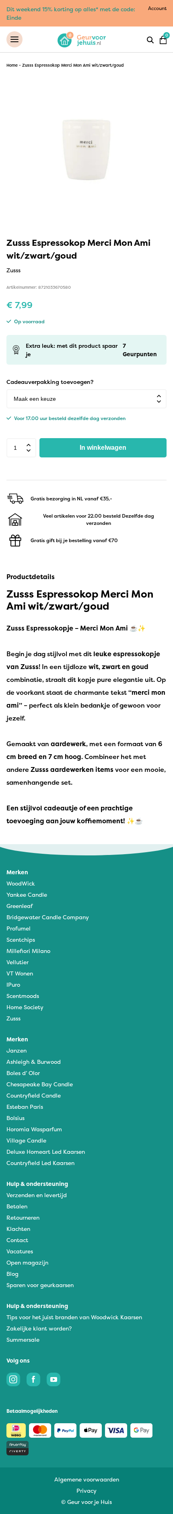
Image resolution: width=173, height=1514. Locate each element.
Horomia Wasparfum (34, 1129)
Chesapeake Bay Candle (39, 1084)
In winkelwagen (103, 447)
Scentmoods (22, 996)
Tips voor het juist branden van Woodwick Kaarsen (74, 1317)
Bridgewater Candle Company (47, 917)
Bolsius (15, 1118)
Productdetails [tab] (30, 576)
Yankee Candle (26, 894)
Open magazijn (27, 1262)
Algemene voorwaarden (86, 1479)
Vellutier (17, 962)
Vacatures (19, 1251)
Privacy (86, 1490)
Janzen (16, 1050)
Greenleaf (19, 906)
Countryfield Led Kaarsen (40, 1163)
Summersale (22, 1339)
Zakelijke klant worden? (39, 1328)
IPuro (13, 984)
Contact (17, 1240)
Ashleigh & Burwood (33, 1061)
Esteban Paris (24, 1106)
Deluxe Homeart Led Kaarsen (45, 1151)
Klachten (18, 1228)
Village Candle (26, 1140)
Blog (12, 1273)
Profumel (18, 928)
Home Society (24, 1007)
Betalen (16, 1206)
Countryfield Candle (33, 1095)
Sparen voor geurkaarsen (40, 1285)
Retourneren (22, 1217)
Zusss (13, 1018)
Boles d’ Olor (23, 1073)
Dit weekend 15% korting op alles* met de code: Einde (70, 13)
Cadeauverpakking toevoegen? (49, 382)
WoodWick (20, 883)
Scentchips (20, 939)
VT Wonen (19, 973)
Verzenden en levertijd (36, 1195)
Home (12, 65)
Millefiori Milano (28, 951)
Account (157, 8)
